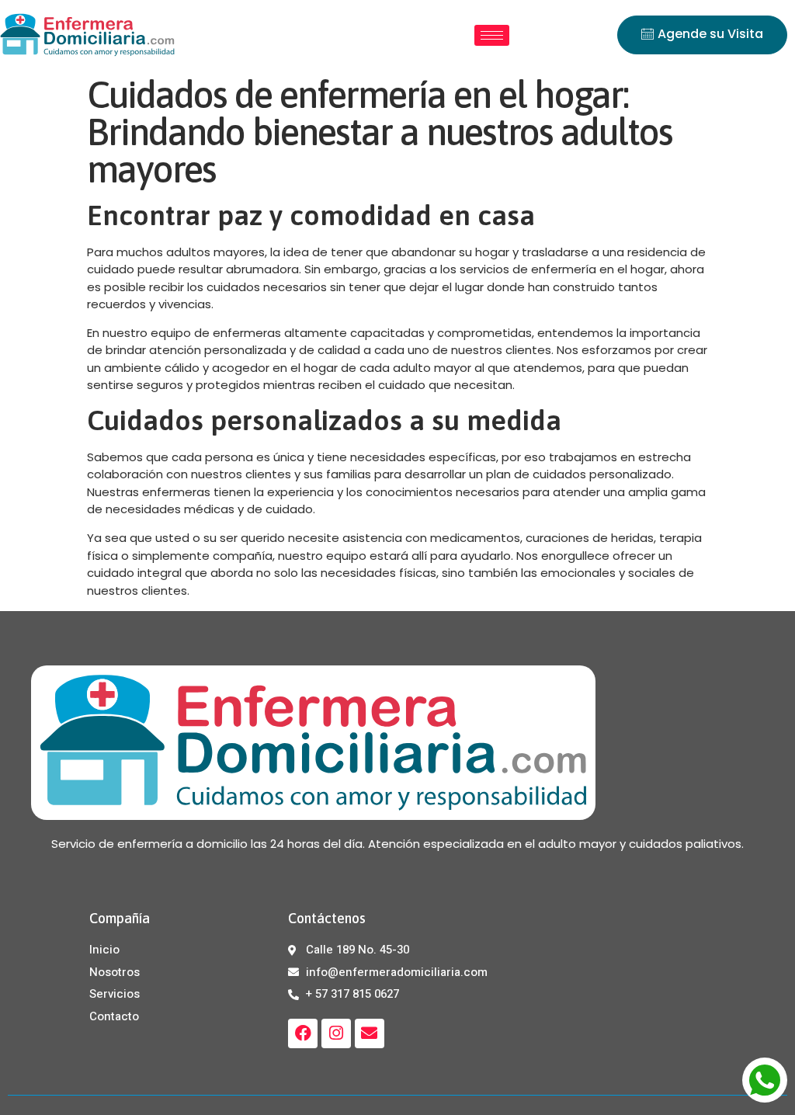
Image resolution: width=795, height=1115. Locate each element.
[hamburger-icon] (491, 35)
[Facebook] (303, 1033)
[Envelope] (369, 1033)
